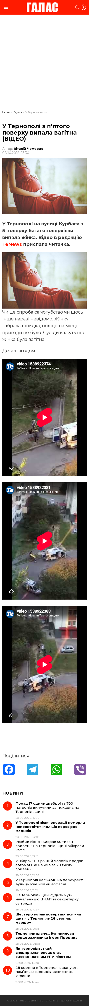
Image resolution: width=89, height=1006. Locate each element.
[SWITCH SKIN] (84, 7)
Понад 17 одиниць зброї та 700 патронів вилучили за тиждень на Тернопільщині (47, 807)
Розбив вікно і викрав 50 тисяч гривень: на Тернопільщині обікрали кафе (50, 846)
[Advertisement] (44, 63)
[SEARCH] (77, 7)
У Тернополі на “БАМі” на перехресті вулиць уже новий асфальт (49, 882)
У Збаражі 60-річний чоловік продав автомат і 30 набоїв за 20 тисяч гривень (49, 865)
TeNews (12, 244)
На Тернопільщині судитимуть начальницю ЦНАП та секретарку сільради (47, 899)
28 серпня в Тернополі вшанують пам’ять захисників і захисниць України (47, 971)
